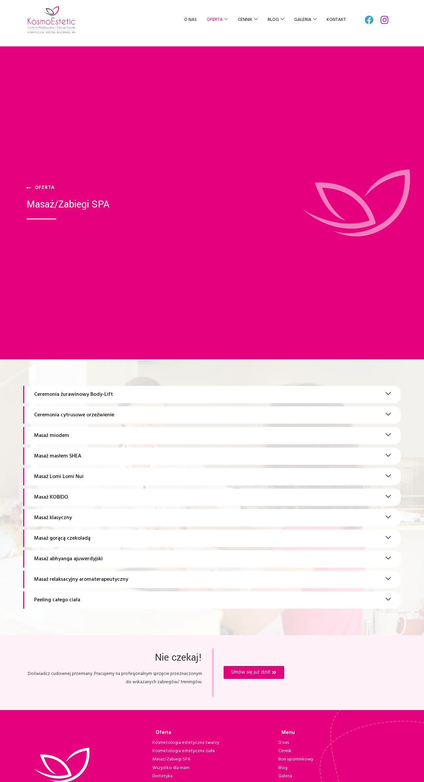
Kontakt (336, 20)
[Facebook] (369, 19)
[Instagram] (384, 19)
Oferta (215, 20)
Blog (273, 20)
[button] (212, 394)
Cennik (245, 20)
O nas (190, 20)
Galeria (302, 20)
